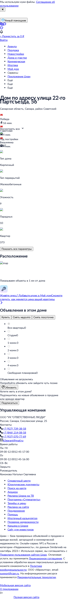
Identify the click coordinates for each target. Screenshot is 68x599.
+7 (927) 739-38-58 (14, 428)
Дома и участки (17, 57)
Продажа (13, 50)
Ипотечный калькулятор (22, 518)
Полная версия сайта (26, 597)
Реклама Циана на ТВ (21, 495)
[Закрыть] (2, 10)
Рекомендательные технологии (36, 577)
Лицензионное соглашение (45, 558)
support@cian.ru (9, 573)
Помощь (13, 514)
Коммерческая (16, 61)
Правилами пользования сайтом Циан (23, 554)
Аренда (12, 46)
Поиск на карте (17, 488)
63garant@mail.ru (13, 440)
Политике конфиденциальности (21, 567)
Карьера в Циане (18, 525)
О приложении (9, 589)
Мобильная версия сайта (15, 585)
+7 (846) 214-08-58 (14, 432)
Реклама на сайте (18, 507)
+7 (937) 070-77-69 (14, 436)
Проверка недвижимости (23, 522)
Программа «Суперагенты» (24, 499)
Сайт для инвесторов (21, 529)
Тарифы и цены (17, 503)
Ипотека (13, 65)
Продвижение (16, 510)
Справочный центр (19, 480)
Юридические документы (23, 484)
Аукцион (13, 492)
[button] (38, 328)
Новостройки (16, 54)
